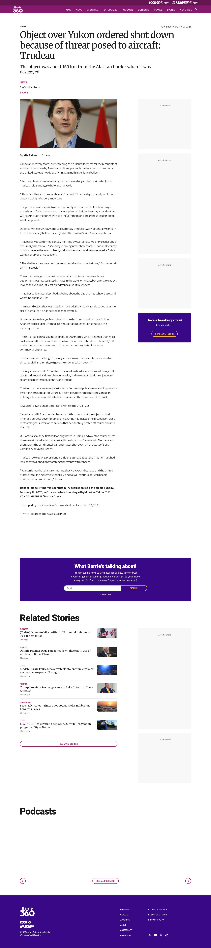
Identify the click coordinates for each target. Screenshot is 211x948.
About (123, 925)
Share (24, 92)
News (79, 10)
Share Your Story (164, 334)
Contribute (125, 910)
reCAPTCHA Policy (157, 910)
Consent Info (106, 595)
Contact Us (125, 935)
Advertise (186, 10)
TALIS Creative (35, 935)
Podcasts (127, 10)
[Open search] (196, 10)
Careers (124, 915)
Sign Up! (134, 588)
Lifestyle (92, 10)
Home (68, 10)
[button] (23, 881)
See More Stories (69, 744)
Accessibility (126, 930)
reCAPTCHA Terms (157, 915)
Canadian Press (31, 87)
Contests (143, 10)
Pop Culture (109, 10)
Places (158, 10)
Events (171, 10)
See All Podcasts (105, 881)
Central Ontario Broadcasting (38, 932)
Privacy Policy (156, 920)
